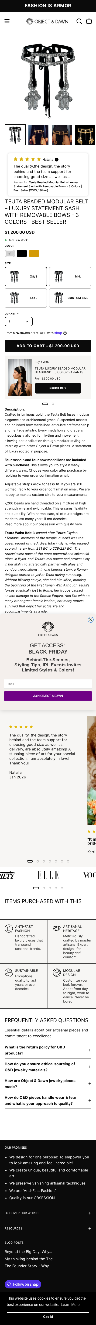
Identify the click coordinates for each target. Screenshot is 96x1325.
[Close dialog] (90, 619)
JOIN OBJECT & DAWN (48, 696)
